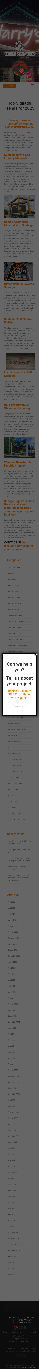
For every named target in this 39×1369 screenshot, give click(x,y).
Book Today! (19, 707)
